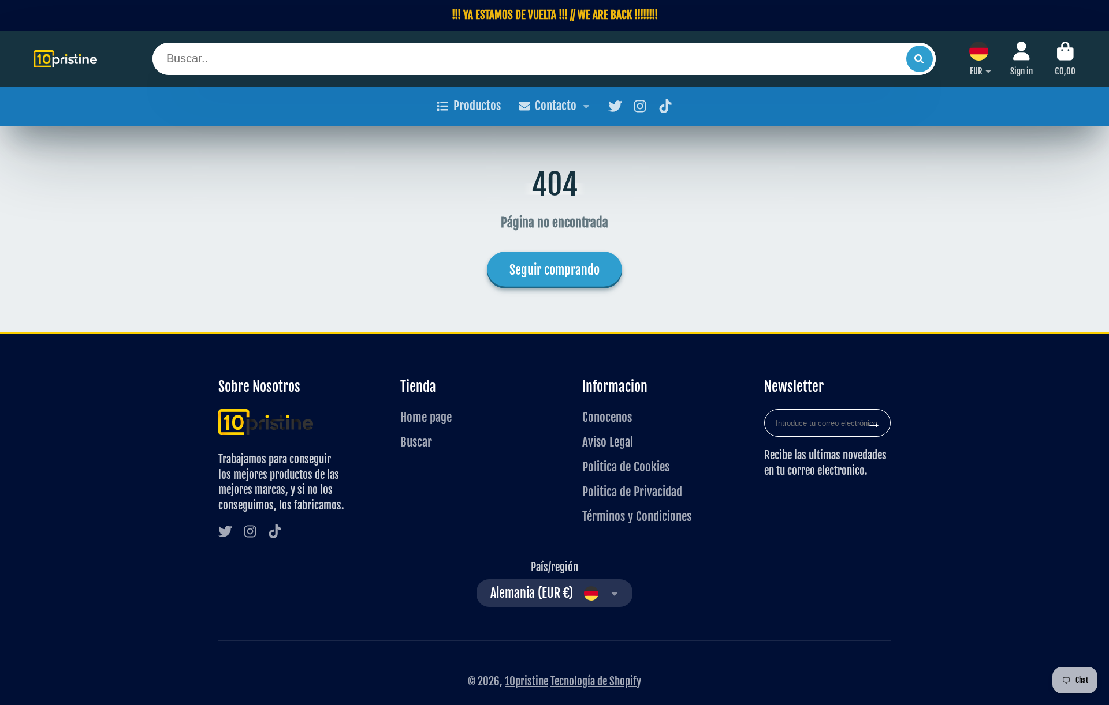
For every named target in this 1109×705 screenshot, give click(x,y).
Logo (65, 59)
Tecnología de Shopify (595, 681)
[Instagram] (640, 106)
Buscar (416, 441)
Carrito (1065, 59)
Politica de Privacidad (632, 491)
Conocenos (607, 417)
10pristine (526, 681)
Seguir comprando (554, 270)
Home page (426, 417)
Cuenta (1021, 59)
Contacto (555, 105)
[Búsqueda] (919, 59)
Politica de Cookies (625, 466)
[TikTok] (665, 106)
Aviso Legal (607, 441)
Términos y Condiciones (636, 516)
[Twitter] (615, 106)
